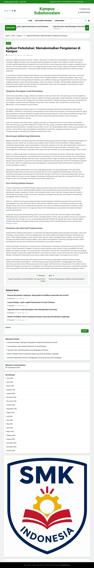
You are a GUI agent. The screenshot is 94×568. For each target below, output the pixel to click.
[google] (12, 11)
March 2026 (10, 386)
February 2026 (11, 390)
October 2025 (11, 405)
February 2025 (11, 435)
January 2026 (11, 393)
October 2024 (11, 450)
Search (8, 327)
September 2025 (12, 409)
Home (30, 20)
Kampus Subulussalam (47, 10)
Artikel (8, 43)
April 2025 (10, 428)
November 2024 (11, 447)
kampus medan (11, 223)
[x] (9, 11)
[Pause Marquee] (87, 28)
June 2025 (10, 420)
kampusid (10, 55)
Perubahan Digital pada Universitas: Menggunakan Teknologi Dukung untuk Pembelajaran (34, 358)
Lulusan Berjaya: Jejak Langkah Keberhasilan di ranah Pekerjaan (31, 302)
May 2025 (10, 424)
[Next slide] (88, 1)
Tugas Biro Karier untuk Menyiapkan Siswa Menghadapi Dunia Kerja (62, 26)
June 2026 (10, 378)
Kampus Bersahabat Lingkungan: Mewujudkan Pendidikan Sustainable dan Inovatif (37, 295)
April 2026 (10, 382)
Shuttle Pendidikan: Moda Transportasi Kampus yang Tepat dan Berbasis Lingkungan (67, 1)
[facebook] (5, 11)
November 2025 (11, 401)
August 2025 (10, 412)
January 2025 (11, 439)
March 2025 (10, 431)
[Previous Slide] (86, 1)
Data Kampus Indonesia (43, 20)
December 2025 (11, 397)
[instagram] (7, 11)
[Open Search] (85, 20)
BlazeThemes (66, 565)
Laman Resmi (59, 20)
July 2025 (9, 416)
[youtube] (14, 11)
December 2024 (11, 443)
